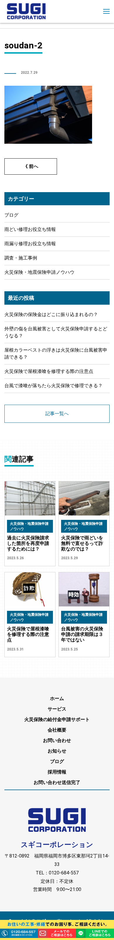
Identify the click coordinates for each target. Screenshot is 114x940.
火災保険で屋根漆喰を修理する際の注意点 (48, 371)
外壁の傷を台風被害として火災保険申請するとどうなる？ (55, 332)
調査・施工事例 (20, 258)
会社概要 (57, 730)
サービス (57, 709)
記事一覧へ (57, 413)
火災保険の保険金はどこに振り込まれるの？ (51, 314)
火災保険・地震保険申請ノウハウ (39, 272)
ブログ (11, 215)
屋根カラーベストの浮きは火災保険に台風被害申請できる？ (55, 353)
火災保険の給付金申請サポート (57, 719)
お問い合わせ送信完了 (57, 782)
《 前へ (30, 166)
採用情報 (57, 772)
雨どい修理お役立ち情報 (30, 229)
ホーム (57, 698)
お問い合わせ (57, 740)
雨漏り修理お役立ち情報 (30, 243)
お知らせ (57, 751)
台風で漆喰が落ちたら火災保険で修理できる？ (53, 385)
